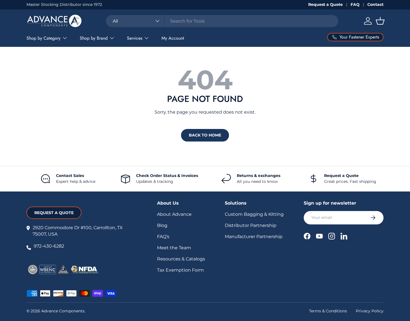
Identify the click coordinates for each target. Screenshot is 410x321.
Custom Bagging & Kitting (254, 214)
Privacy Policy (370, 310)
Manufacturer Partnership (254, 236)
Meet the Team (174, 247)
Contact (375, 4)
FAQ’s (163, 236)
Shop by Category (43, 38)
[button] (380, 21)
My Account (172, 38)
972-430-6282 (49, 246)
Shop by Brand (94, 38)
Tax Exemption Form (180, 270)
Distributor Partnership (250, 225)
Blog (162, 225)
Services (134, 38)
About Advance (174, 214)
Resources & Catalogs (181, 259)
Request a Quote (325, 4)
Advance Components (63, 310)
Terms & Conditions (328, 310)
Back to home (205, 135)
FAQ (355, 4)
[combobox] (222, 21)
